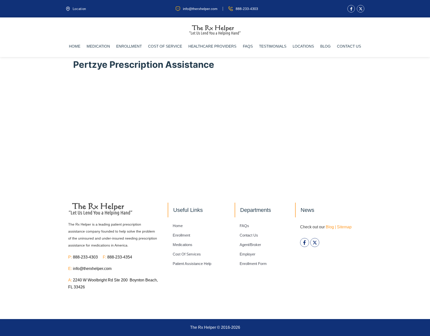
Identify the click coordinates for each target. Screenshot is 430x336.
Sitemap (344, 227)
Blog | (331, 227)
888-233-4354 (119, 257)
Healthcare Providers (212, 46)
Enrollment (129, 46)
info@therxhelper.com (92, 268)
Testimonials (272, 46)
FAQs (248, 46)
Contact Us (349, 46)
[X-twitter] (360, 8)
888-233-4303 (88, 257)
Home (74, 46)
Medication (98, 46)
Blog (325, 46)
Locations (303, 46)
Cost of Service (165, 46)
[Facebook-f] (351, 8)
